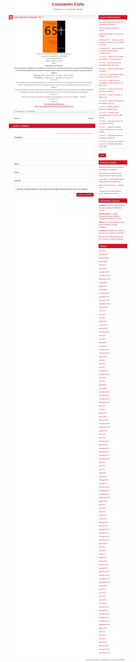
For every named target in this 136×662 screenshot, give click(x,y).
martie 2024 (103, 290)
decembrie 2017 (104, 448)
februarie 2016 (104, 522)
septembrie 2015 (104, 540)
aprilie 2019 (103, 413)
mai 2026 (102, 251)
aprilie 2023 (103, 321)
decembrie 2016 (104, 487)
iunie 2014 (102, 593)
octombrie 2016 (104, 494)
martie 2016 (103, 519)
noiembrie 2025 (104, 258)
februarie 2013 (104, 646)
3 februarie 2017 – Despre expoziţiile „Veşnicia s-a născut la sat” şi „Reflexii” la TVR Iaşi (112, 42)
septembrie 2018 (104, 427)
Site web (17, 181)
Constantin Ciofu (68, 4)
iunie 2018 (102, 438)
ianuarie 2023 (103, 328)
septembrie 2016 (104, 498)
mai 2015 (102, 554)
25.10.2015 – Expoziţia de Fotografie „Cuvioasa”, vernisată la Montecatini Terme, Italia (111, 143)
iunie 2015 (102, 550)
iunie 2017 (102, 466)
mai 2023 (102, 318)
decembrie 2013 (104, 614)
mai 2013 (102, 639)
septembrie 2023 (104, 304)
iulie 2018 (102, 434)
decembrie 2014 (104, 572)
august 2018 (103, 431)
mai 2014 (102, 596)
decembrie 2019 (104, 392)
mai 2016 (102, 512)
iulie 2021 (102, 360)
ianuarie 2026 (103, 254)
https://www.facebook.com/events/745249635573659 (54, 106)
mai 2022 (102, 339)
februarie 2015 (104, 565)
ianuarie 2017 (103, 483)
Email (16, 172)
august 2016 (103, 501)
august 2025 (103, 261)
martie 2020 (103, 388)
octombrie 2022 (104, 332)
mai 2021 (102, 367)
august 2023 (103, 307)
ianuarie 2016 (103, 526)
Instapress (103, 231)
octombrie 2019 (104, 399)
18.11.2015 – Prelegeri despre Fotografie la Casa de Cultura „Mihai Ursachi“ (110, 115)
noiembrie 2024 (104, 272)
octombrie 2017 (104, 455)
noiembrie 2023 (104, 297)
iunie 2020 (102, 378)
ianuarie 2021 (103, 371)
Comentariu (18, 137)
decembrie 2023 (104, 293)
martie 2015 (103, 561)
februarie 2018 (104, 441)
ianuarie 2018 (103, 445)
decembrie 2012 (104, 649)
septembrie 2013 (104, 624)
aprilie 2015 (103, 557)
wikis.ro (102, 222)
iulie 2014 (102, 589)
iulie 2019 (102, 406)
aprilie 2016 (103, 515)
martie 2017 (103, 476)
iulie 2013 (102, 632)
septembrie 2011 (104, 653)
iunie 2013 (102, 635)
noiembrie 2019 (104, 395)
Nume (17, 164)
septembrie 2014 (104, 582)
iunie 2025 (102, 265)
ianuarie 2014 (103, 610)
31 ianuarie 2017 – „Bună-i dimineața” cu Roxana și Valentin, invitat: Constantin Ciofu (111, 50)
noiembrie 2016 (104, 490)
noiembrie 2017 (104, 452)
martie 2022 (103, 346)
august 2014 (103, 586)
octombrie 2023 (104, 300)
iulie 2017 (102, 462)
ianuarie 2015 (103, 568)
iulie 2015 (102, 547)
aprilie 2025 (103, 268)
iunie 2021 (102, 364)
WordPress (107, 660)
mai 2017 (102, 469)
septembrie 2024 (104, 279)
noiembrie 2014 (104, 575)
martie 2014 (103, 603)
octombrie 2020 (104, 374)
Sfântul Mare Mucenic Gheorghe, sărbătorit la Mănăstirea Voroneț (112, 208)
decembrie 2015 (104, 529)
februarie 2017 (104, 480)
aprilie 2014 (103, 600)
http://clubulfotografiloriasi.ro (54, 104)
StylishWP (121, 660)
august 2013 (103, 628)
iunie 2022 (102, 335)
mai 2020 (102, 381)
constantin (31, 111)
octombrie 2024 (104, 275)
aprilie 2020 (103, 385)
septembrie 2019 (104, 402)
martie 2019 (103, 417)
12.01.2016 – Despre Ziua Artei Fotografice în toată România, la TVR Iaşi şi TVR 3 (111, 83)
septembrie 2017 (104, 459)
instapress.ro (104, 205)
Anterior (17, 118)
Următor (91, 118)
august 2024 (103, 283)
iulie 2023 (102, 311)
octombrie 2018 (104, 423)
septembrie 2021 (104, 353)
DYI (100, 237)
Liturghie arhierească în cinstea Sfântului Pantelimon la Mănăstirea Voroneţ (110, 216)
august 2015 (103, 543)
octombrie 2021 (104, 350)
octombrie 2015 (104, 536)
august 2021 (103, 357)
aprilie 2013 (103, 642)
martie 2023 (103, 325)
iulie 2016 (102, 505)
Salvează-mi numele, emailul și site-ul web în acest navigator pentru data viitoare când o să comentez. (52, 189)
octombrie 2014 (104, 579)
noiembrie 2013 (104, 617)
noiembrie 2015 (104, 533)
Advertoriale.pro (105, 214)
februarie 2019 (104, 420)
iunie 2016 (102, 508)
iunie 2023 (102, 314)
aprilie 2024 (103, 286)
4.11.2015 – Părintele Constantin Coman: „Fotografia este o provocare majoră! (111, 129)
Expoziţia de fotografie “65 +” (29, 17)
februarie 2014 (104, 607)
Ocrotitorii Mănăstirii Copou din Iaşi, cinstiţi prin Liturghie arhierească (111, 224)
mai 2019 (102, 409)
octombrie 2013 (104, 621)
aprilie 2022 (103, 342)
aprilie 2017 (103, 473)
